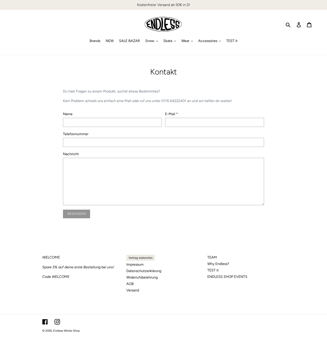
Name (68, 114)
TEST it (213, 270)
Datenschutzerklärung (143, 271)
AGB (130, 284)
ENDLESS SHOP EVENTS (227, 277)
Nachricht (71, 154)
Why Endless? (218, 264)
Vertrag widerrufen (141, 257)
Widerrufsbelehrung (142, 277)
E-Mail (171, 114)
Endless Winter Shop (66, 330)
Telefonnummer (75, 134)
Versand (132, 290)
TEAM (212, 257)
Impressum (135, 264)
